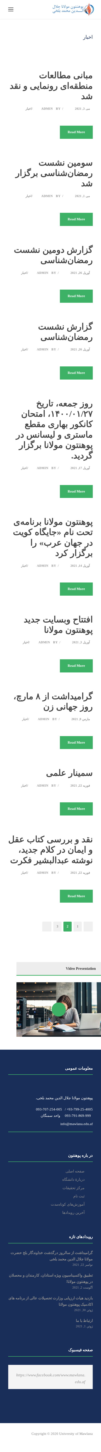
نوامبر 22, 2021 (83, 1264)
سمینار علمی (69, 773)
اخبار (29, 108)
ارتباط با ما (84, 1321)
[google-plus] (18, 1440)
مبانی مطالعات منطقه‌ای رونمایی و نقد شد (51, 85)
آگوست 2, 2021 (82, 1287)
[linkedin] (26, 1440)
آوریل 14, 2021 (80, 565)
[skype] (34, 1440)
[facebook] (10, 1440)
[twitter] (43, 1440)
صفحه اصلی (75, 1171)
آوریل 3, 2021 (81, 642)
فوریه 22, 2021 (80, 785)
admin (47, 108)
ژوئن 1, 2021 (84, 1326)
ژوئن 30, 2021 (83, 1310)
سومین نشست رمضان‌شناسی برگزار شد (54, 173)
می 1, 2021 (82, 196)
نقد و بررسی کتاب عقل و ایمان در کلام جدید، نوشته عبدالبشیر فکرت (50, 850)
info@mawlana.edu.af (75, 1124)
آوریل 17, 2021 (80, 468)
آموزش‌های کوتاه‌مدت (68, 1204)
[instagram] (51, 1440)
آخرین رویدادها (73, 1213)
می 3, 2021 (82, 108)
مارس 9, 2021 (80, 719)
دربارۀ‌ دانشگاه (73, 1179)
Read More (76, 132)
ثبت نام (79, 1196)
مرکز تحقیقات (73, 1188)
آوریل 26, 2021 (80, 273)
